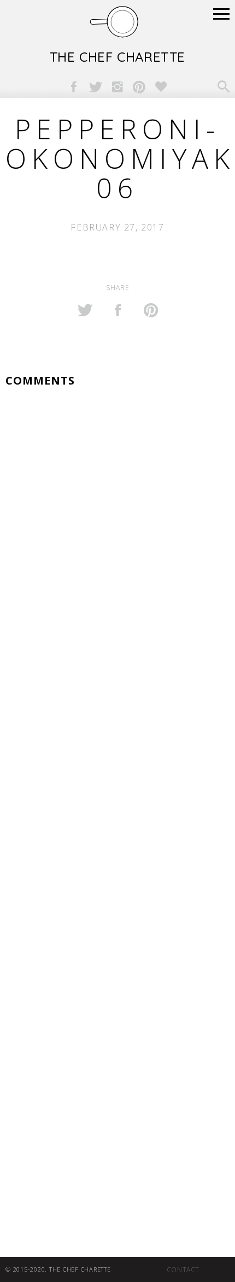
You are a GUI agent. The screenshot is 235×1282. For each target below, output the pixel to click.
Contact (183, 1269)
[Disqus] (117, 541)
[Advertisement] (117, 904)
